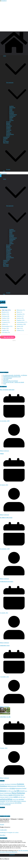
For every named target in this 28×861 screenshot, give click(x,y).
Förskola (8, 128)
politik (15, 797)
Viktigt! (2, 453)
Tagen (10, 118)
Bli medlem (6, 141)
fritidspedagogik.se (4, 788)
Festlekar (8, 127)
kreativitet (12, 791)
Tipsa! (4, 140)
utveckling (18, 803)
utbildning (23, 801)
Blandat (8, 123)
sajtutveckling (6, 799)
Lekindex (5, 138)
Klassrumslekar (10, 134)
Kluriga (8, 135)
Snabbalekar (12, 116)
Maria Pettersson (4, 795)
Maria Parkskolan (18, 793)
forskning (20, 784)
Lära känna (9, 126)
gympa (12, 788)
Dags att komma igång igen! (7, 389)
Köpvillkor (2, 835)
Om (4, 171)
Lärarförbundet (7, 793)
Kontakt (8, 169)
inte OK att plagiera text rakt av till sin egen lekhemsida (14, 851)
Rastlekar (11, 113)
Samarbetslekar (13, 114)
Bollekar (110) (5, 314)
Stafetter (11, 117)
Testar (4, 383)
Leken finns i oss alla (5, 716)
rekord (24, 797)
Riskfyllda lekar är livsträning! (10, 381)
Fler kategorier (9, 82)
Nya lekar (8, 121)
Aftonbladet (2, 784)
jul (9, 791)
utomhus (2, 803)
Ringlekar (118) (20, 320)
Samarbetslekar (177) (22, 322)
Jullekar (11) (5, 324)
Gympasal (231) (6, 322)
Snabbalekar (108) (21, 324)
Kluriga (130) (5, 328)
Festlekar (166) (5, 318)
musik (6, 797)
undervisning (17, 801)
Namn (10, 110)
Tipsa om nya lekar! (7, 337)
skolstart (21, 799)
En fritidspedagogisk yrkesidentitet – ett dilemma (15, 375)
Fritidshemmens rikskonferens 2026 (12, 376)
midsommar (16, 795)
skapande (14, 799)
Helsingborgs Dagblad (20, 788)
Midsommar (12, 107)
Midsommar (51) (21, 310)
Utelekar (11, 120)
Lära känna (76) (6, 332)
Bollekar (8, 124)
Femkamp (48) (5, 316)
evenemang (13, 784)
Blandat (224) (5, 312)
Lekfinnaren (6, 137)
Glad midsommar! (7, 378)
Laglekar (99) (5, 330)
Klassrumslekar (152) (7, 326)
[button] (15, 81)
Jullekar (8, 131)
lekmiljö (22, 791)
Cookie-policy (3, 830)
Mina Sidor (6, 142)
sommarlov (2, 801)
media (10, 795)
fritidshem (3, 786)
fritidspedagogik (21, 786)
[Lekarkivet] (14, 53)
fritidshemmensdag (12, 786)
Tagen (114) (20, 328)
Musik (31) (19, 312)
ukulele (11, 801)
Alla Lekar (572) (6, 310)
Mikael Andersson (4, 450)
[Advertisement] (14, 16)
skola (17, 799)
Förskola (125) (5, 320)
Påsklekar (11, 111)
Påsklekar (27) (20, 316)
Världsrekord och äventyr (6, 581)
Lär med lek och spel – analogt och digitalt (13, 382)
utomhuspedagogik (9, 803)
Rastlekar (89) (20, 318)
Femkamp (8, 133)
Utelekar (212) (20, 330)
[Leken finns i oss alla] (5, 714)
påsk (19, 797)
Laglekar (11, 106)
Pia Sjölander (10, 797)
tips (9, 801)
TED (7, 801)
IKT (7, 791)
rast (21, 797)
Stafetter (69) (20, 326)
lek (18, 790)
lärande (2, 793)
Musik (10, 109)
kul (15, 791)
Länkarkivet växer (5, 645)
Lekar (4, 55)
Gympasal (8, 130)
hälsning (3, 791)
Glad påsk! (5, 379)
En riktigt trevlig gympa (6, 517)
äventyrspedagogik (5, 804)
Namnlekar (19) (20, 314)
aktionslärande (7, 784)
